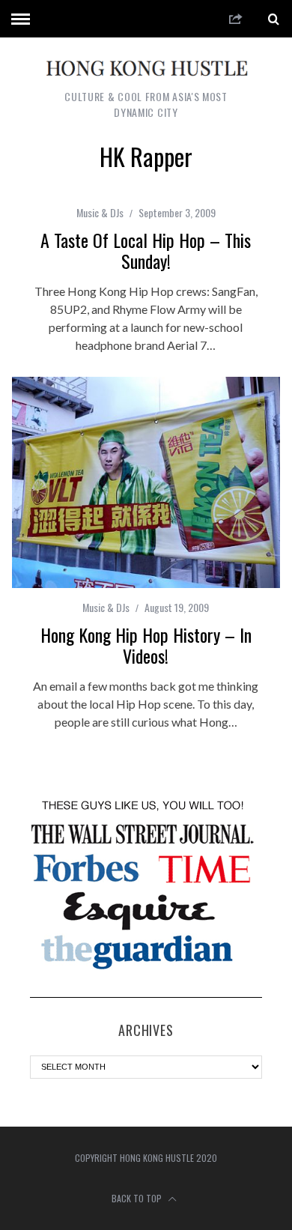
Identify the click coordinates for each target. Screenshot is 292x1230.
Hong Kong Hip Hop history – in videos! (146, 645)
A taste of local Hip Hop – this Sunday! (145, 250)
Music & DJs (100, 212)
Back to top (138, 1198)
